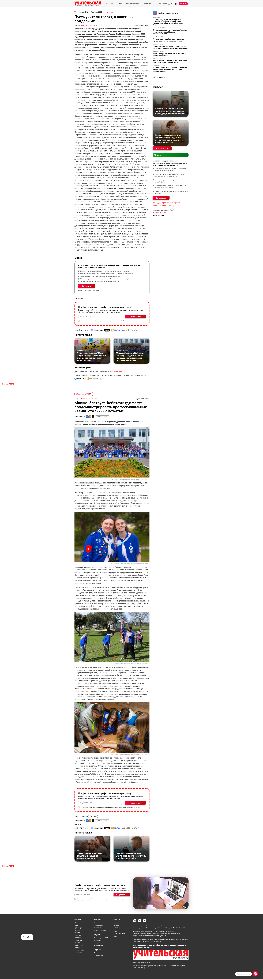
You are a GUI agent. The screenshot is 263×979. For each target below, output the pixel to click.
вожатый (84, 816)
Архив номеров (132, 3)
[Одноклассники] (90, 416)
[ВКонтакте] (87, 416)
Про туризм (77, 937)
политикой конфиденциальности (99, 321)
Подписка (147, 3)
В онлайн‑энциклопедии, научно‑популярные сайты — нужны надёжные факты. (107, 274)
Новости (109, 3)
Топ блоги (158, 86)
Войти (183, 3)
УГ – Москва (97, 940)
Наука (76, 925)
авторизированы (118, 372)
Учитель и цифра (79, 950)
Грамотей (77, 942)
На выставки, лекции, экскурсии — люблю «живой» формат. (100, 276)
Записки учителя (82, 350)
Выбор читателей (167, 12)
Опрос (157, 155)
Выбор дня (77, 935)
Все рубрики (78, 952)
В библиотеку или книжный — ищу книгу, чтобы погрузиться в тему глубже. (105, 279)
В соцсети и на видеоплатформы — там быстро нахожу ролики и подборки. (105, 271)
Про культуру (78, 928)
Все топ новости (159, 77)
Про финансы (78, 945)
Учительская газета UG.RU (92, 25)
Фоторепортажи (119, 934)
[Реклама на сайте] (255, 973)
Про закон (77, 930)
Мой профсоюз (98, 943)
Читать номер (108, 12)
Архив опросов (158, 215)
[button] (80, 379)
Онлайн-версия (98, 955)
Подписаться (135, 316)
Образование (78, 923)
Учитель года (119, 851)
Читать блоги (162, 148)
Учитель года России (100, 930)
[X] (93, 416)
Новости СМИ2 (8, 384)
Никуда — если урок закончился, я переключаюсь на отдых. (100, 281)
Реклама (116, 925)
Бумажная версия (99, 953)
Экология (77, 932)
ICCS (115, 931)
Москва (94, 816)
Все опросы (79, 298)
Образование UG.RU (122, 350)
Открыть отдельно (160, 213)
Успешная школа (99, 923)
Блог (120, 3)
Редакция (116, 923)
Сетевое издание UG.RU (101, 938)
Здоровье (77, 947)
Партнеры (116, 928)
